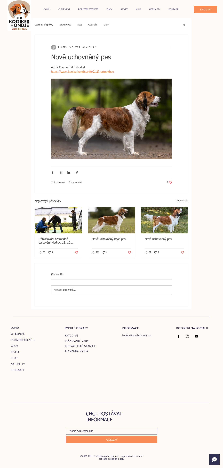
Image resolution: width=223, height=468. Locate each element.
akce (79, 25)
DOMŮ (15, 328)
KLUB (14, 358)
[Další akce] (170, 47)
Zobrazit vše (182, 201)
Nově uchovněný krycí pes (109, 239)
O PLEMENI (18, 334)
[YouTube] (196, 336)
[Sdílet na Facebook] (52, 172)
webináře (92, 25)
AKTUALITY (18, 364)
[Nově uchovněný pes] (164, 220)
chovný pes (65, 25)
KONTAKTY (17, 370)
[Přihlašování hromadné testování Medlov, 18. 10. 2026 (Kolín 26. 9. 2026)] (58, 220)
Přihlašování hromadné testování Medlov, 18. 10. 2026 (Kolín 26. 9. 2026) (55, 241)
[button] (184, 25)
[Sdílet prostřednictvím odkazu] (76, 172)
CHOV (14, 346)
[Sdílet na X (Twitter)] (60, 172)
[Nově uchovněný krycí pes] (111, 220)
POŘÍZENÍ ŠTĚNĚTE (23, 340)
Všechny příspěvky (44, 25)
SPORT (15, 352)
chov (106, 25)
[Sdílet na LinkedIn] (68, 172)
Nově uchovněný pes (158, 239)
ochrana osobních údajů (111, 459)
